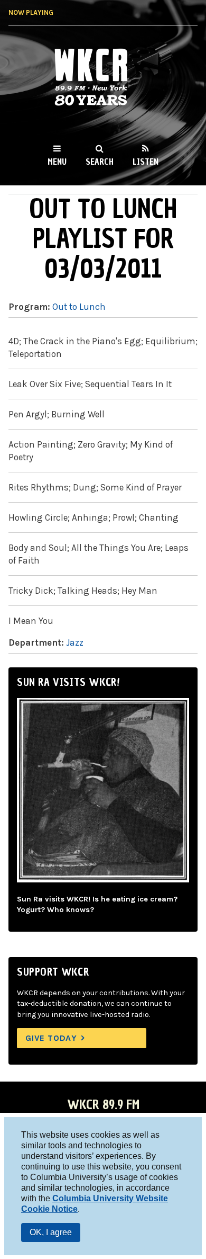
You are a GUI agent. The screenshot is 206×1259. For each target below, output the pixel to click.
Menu (57, 161)
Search (100, 161)
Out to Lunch (79, 306)
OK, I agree (51, 1232)
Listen (145, 161)
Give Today (51, 1038)
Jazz (74, 642)
